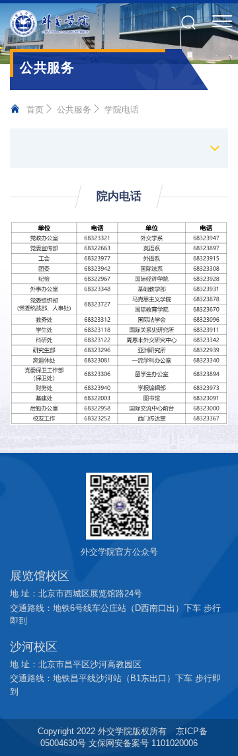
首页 (35, 110)
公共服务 (74, 110)
